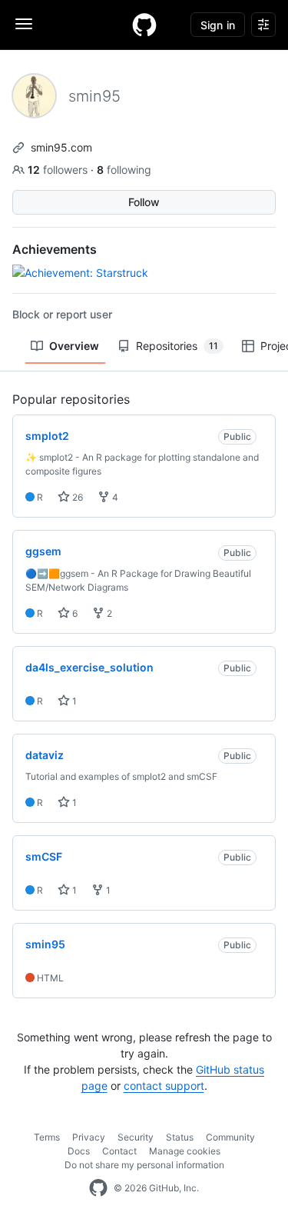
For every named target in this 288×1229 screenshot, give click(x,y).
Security (136, 1137)
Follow (144, 201)
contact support (164, 1085)
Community (230, 1137)
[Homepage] (144, 24)
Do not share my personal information (144, 1165)
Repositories (177, 345)
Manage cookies (184, 1151)
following (124, 169)
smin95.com (61, 147)
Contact (119, 1151)
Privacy (88, 1137)
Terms (47, 1137)
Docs (79, 1151)
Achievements (54, 249)
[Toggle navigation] (23, 23)
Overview (74, 345)
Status (180, 1137)
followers (59, 169)
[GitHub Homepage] (98, 1188)
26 (76, 497)
